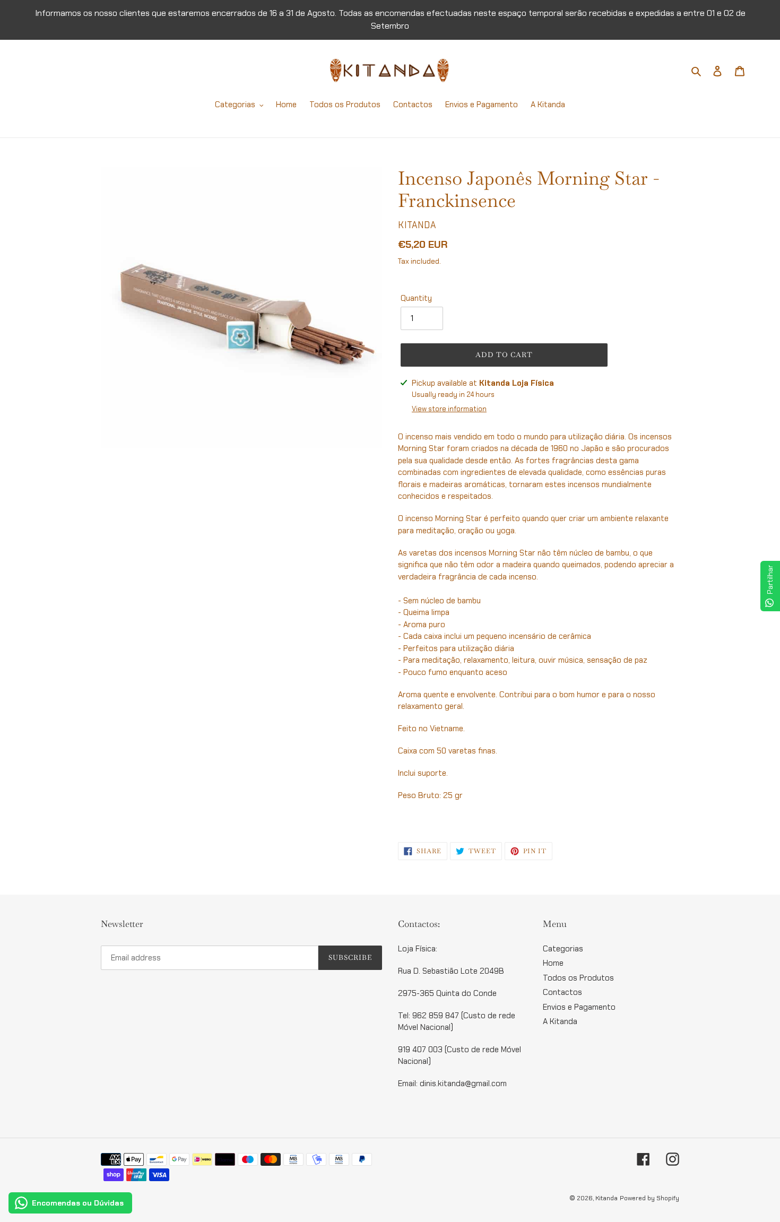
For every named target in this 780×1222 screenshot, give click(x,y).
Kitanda (606, 1198)
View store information (449, 408)
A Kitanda (560, 1021)
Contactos (562, 992)
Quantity (416, 298)
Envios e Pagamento (579, 1007)
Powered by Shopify (649, 1198)
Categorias (563, 948)
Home (553, 963)
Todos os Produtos (578, 978)
